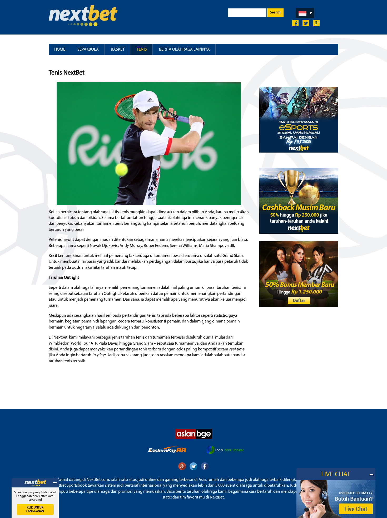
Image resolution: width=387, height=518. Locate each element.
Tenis (142, 49)
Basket (118, 49)
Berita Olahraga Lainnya (184, 49)
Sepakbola (88, 49)
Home (59, 49)
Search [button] (275, 12)
